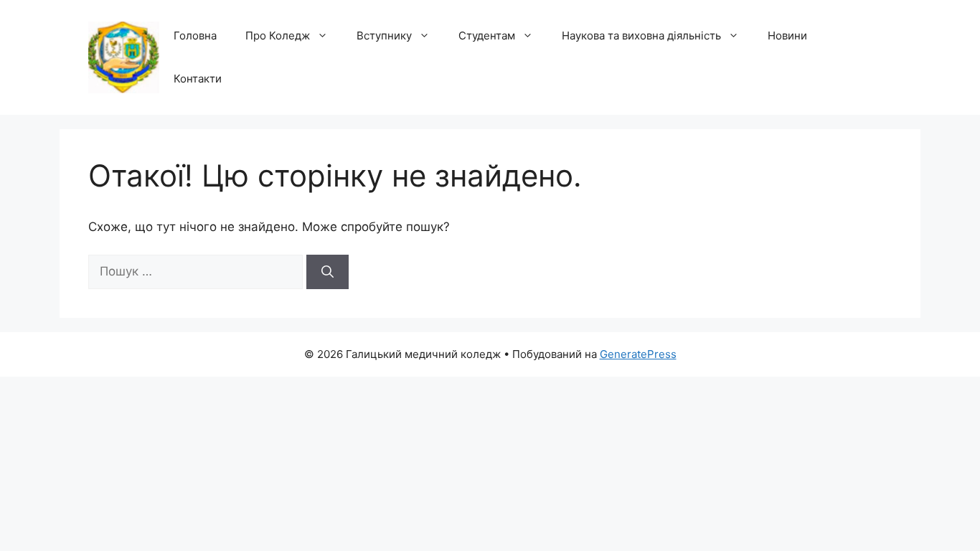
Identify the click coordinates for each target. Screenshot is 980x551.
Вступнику (384, 35)
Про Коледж (277, 35)
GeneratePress (638, 354)
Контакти (198, 78)
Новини (787, 35)
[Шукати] (327, 272)
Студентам (486, 35)
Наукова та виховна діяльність (641, 35)
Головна (195, 35)
